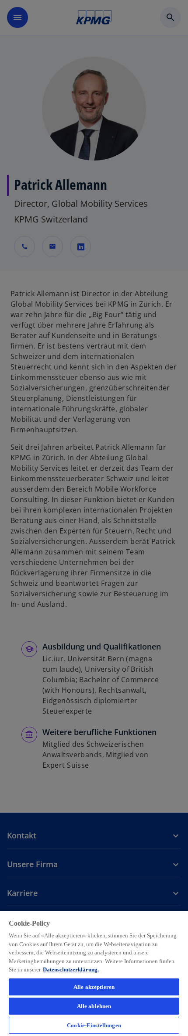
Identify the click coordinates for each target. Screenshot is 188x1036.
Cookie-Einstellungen (94, 1025)
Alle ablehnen (94, 1006)
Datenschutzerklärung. (71, 969)
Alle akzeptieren (94, 987)
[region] (94, 973)
